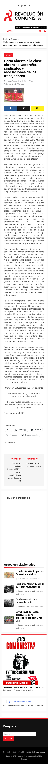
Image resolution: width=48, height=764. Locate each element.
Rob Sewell (22, 606)
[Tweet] (23, 108)
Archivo (8, 55)
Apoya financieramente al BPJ (30, 756)
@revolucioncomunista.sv (20, 701)
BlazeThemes (39, 752)
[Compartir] (10, 108)
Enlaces (24, 759)
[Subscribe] (37, 108)
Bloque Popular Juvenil (15, 81)
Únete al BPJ (11, 756)
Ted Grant (21, 578)
